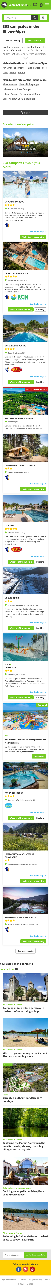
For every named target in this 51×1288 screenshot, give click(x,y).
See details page (37, 231)
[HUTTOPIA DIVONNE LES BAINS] (25, 448)
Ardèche (11, 67)
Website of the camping (33, 237)
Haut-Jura (17, 98)
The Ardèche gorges (29, 84)
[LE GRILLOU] (25, 647)
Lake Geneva (9, 89)
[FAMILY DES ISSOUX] (25, 775)
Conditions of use (25, 1280)
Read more (39, 756)
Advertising (37, 1280)
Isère (44, 67)
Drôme (20, 67)
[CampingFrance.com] (25, 4)
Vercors (7, 98)
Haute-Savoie (33, 67)
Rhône (13, 72)
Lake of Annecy (10, 94)
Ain (4, 67)
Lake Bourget (24, 89)
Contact (47, 1280)
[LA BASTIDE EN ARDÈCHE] (25, 256)
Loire (5, 72)
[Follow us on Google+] (25, 1269)
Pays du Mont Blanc (30, 94)
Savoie (21, 72)
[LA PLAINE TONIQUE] (25, 184)
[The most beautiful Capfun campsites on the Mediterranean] (25, 716)
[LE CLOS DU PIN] (25, 580)
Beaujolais (29, 98)
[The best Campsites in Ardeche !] (25, 401)
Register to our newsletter (35, 1255)
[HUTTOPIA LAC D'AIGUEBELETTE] (25, 900)
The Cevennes (10, 84)
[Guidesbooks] (35, 5)
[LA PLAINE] (25, 508)
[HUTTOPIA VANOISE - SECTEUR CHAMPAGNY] (25, 837)
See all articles (7, 969)
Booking (40, 309)
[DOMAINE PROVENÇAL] (25, 328)
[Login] (41, 5)
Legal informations (8, 1280)
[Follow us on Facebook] (18, 1269)
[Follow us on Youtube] (32, 1269)
